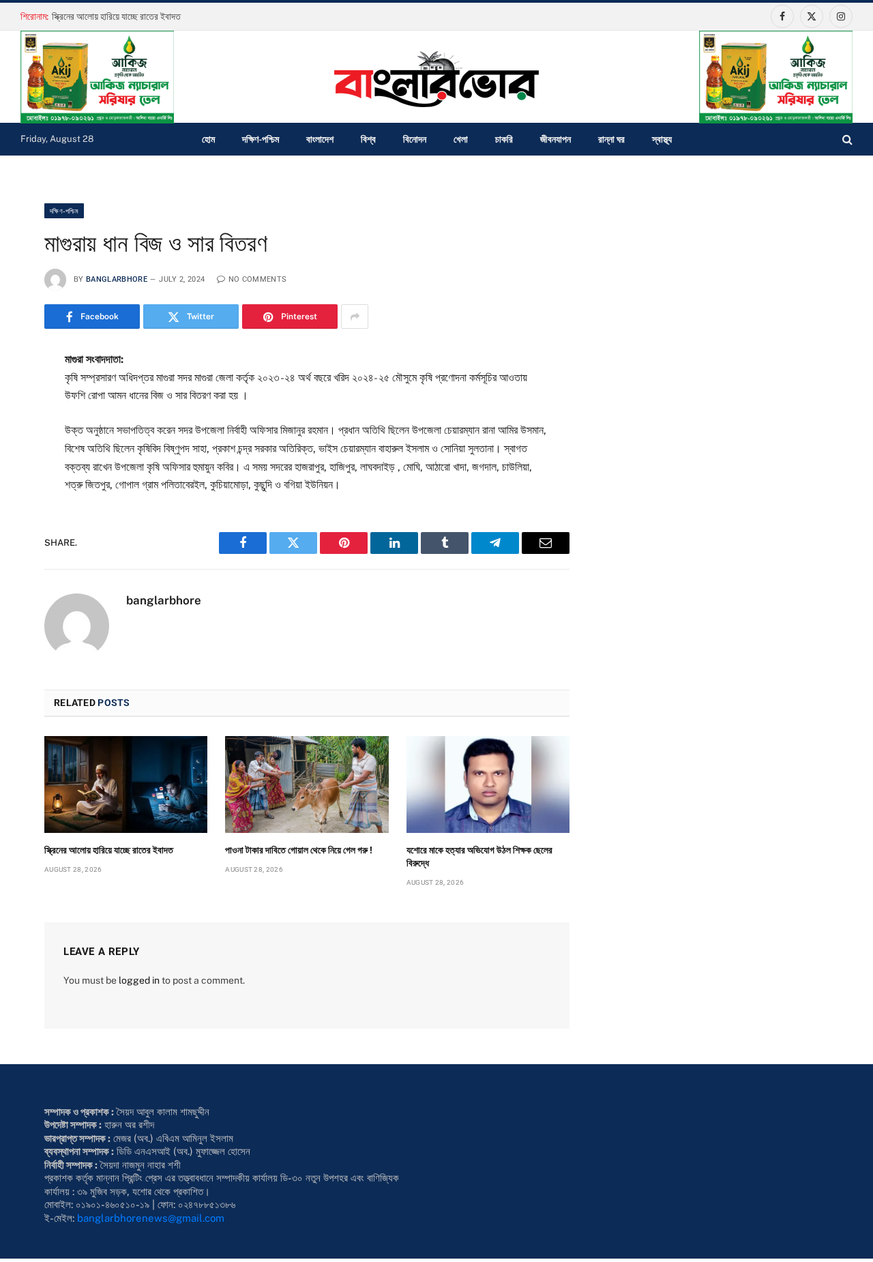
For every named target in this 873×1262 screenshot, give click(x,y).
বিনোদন (414, 139)
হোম (208, 139)
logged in (139, 980)
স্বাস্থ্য (662, 139)
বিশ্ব (368, 139)
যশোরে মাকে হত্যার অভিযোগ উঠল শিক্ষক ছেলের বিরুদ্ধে (479, 856)
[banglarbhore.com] (436, 79)
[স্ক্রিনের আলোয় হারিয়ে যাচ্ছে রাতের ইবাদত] (125, 784)
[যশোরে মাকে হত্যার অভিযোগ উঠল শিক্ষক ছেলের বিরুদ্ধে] (487, 784)
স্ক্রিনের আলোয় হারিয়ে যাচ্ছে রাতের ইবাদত (116, 16)
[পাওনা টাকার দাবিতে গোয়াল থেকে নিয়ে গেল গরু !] (306, 784)
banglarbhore (116, 279)
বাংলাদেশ (320, 139)
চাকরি (504, 139)
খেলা (461, 139)
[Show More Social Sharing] (354, 316)
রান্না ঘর (611, 139)
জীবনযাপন (555, 139)
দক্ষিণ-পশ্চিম (260, 139)
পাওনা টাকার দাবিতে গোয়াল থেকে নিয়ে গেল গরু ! (298, 850)
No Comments (257, 279)
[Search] (846, 139)
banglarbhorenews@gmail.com (150, 1218)
